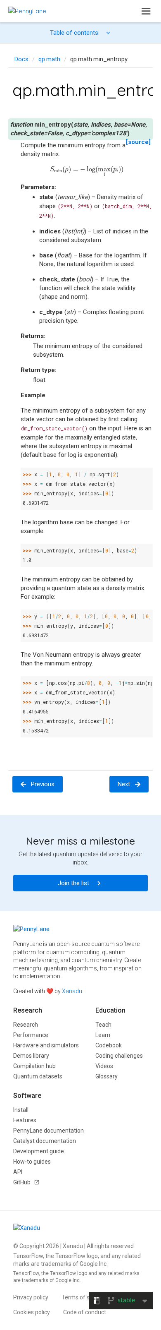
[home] (27, 11)
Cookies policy (31, 1312)
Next (124, 784)
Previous (42, 784)
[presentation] (86, 169)
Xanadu (72, 991)
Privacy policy (30, 1297)
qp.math (49, 59)
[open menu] (146, 11)
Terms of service (83, 1297)
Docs (21, 59)
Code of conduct (84, 1312)
